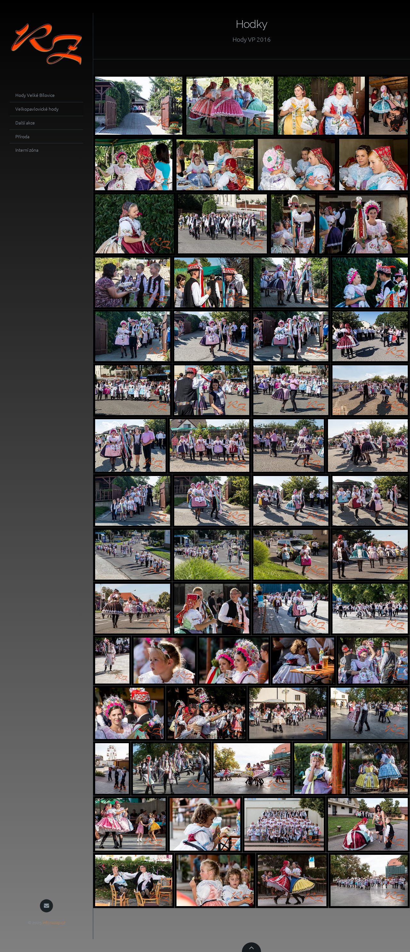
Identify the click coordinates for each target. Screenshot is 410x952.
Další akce (25, 122)
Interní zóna (26, 150)
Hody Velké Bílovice (35, 95)
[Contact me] (46, 906)
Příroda (22, 136)
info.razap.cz (54, 922)
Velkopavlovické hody (37, 109)
